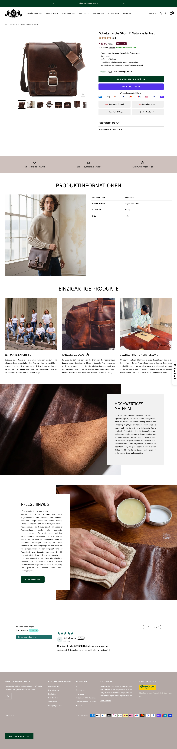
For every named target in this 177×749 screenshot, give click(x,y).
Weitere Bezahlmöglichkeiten (131, 93)
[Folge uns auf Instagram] (8, 696)
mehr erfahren (32, 579)
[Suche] (161, 13)
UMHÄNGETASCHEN (34, 13)
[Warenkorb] (171, 13)
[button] (105, 38)
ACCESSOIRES (113, 13)
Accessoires (52, 701)
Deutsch (151, 13)
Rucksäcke (52, 694)
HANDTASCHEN (98, 13)
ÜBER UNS (127, 13)
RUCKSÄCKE (84, 13)
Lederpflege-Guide (55, 705)
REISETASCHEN (52, 13)
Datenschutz (80, 690)
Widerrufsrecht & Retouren (86, 698)
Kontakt (79, 705)
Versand (112, 47)
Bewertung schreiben (27, 637)
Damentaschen (53, 686)
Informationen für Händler (85, 701)
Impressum (80, 694)
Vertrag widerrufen (19, 736)
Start (6, 24)
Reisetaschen (53, 698)
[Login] (166, 13)
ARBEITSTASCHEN (68, 13)
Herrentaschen (53, 690)
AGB (77, 686)
